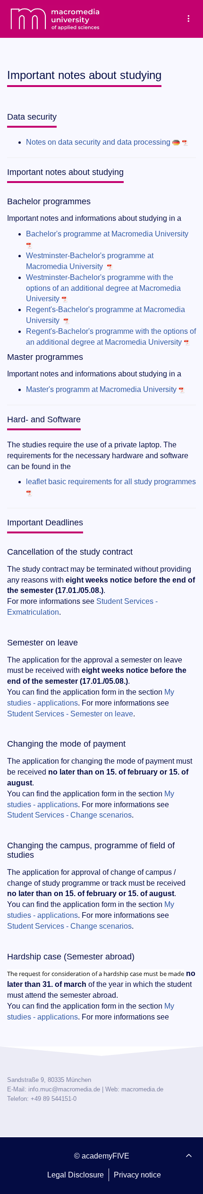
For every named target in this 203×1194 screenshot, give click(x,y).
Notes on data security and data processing (98, 142)
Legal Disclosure (75, 1175)
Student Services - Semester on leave (70, 714)
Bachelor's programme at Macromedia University (107, 234)
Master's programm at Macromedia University (101, 389)
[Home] (55, 19)
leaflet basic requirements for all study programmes (111, 482)
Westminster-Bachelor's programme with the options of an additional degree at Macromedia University (103, 288)
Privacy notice (137, 1175)
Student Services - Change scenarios (69, 815)
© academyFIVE (101, 1156)
